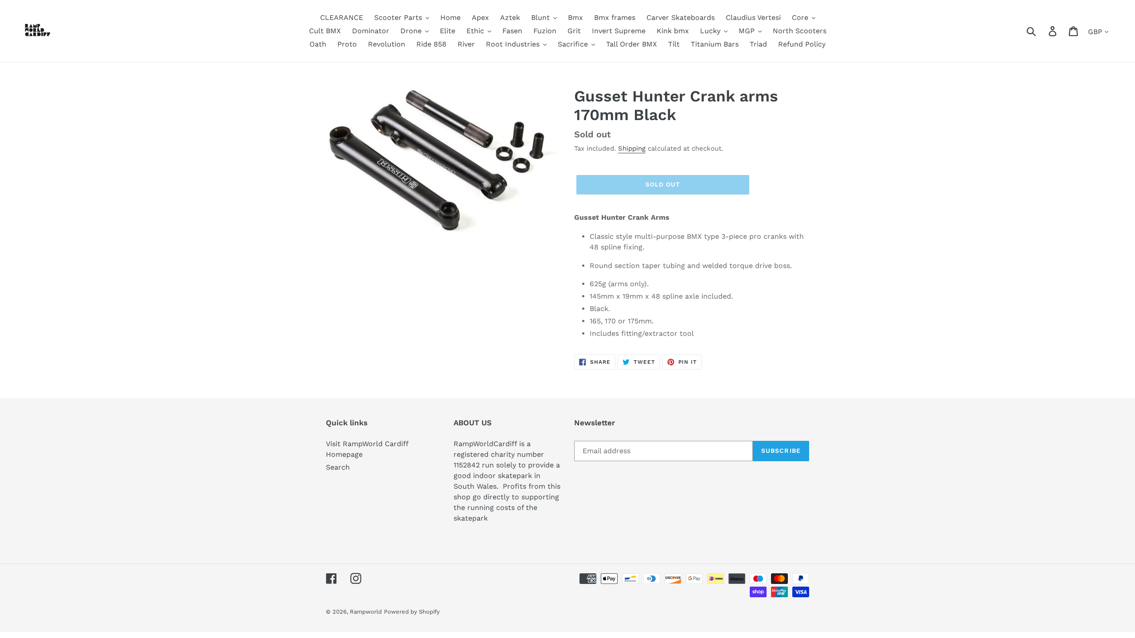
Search (338, 467)
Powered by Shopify (412, 611)
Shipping (632, 148)
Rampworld (366, 611)
